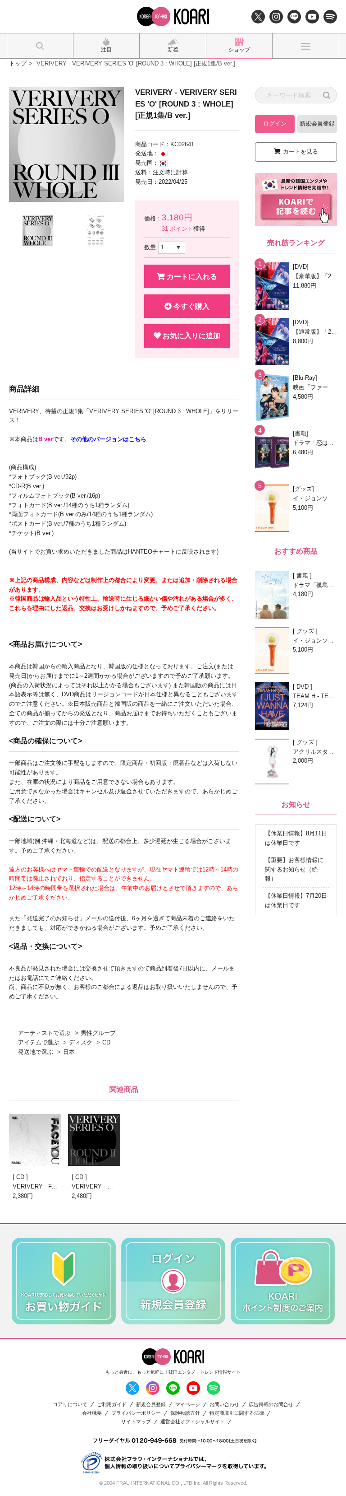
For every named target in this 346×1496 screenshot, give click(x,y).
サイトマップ (136, 1421)
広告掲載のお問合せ (271, 1404)
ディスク (80, 1042)
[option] (66, 144)
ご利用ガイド (112, 1404)
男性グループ (98, 1033)
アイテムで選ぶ (38, 1042)
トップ (18, 63)
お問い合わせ (224, 1404)
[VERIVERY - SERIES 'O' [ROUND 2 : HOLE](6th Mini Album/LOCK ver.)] (94, 1140)
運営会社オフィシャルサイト (192, 1421)
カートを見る (300, 151)
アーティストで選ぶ (44, 1033)
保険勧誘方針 (185, 1413)
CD (106, 1042)
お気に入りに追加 (190, 336)
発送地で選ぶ (35, 1052)
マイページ (187, 1404)
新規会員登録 (317, 123)
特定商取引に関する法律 (236, 1413)
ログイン (275, 123)
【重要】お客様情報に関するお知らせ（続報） (294, 869)
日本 (69, 1052)
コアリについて (70, 1404)
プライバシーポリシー (136, 1413)
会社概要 (92, 1413)
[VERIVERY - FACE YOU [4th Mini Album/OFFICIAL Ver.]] (35, 1140)
